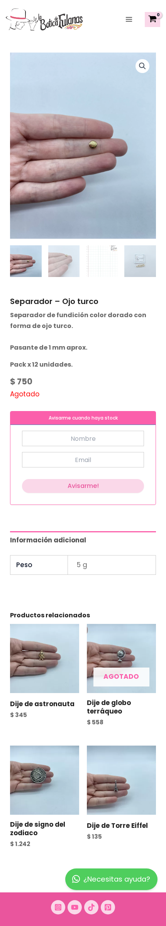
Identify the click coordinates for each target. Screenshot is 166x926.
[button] (142, 66)
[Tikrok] (91, 907)
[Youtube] (75, 907)
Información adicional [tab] (48, 540)
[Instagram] (58, 907)
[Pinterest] (108, 907)
